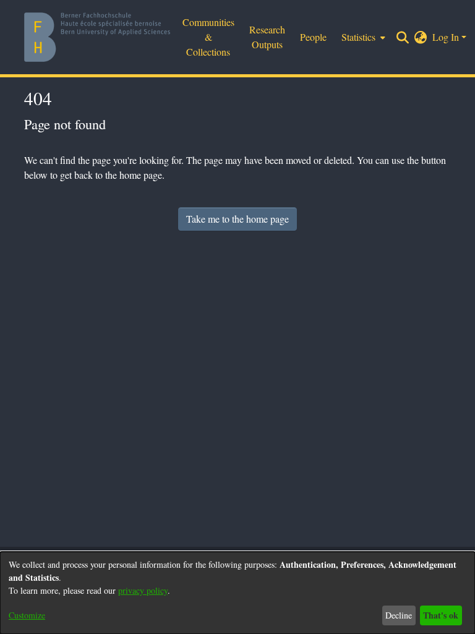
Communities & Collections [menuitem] (208, 36)
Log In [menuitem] (445, 36)
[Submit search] (403, 37)
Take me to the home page (237, 218)
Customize (27, 615)
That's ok (440, 615)
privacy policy (143, 590)
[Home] (97, 37)
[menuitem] (421, 37)
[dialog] (237, 593)
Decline (398, 615)
